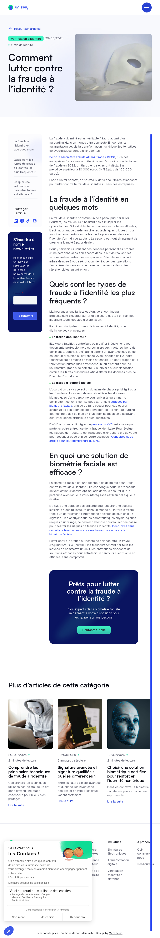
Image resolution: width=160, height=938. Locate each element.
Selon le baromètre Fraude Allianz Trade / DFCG (82, 157)
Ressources (145, 864)
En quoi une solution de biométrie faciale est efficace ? (25, 188)
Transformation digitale (118, 862)
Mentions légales (48, 933)
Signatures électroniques (117, 851)
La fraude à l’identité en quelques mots (24, 145)
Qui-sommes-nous (143, 853)
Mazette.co (115, 933)
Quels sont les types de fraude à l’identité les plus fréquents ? (25, 166)
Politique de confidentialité (77, 933)
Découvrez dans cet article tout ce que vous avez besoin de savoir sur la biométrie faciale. (92, 530)
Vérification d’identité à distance (115, 875)
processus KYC (102, 424)
